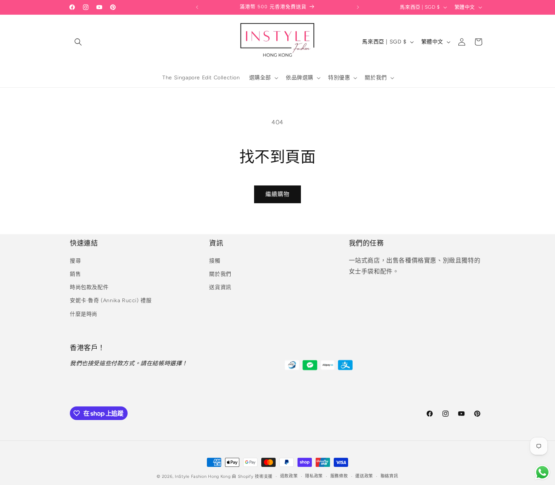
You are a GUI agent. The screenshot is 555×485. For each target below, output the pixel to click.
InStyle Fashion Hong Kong (203, 476)
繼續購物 (277, 194)
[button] (78, 42)
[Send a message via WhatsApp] (542, 472)
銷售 (75, 274)
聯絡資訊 (389, 476)
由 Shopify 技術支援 (252, 476)
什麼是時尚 (83, 314)
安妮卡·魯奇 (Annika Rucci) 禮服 (110, 300)
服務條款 (339, 476)
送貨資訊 (220, 287)
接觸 (214, 261)
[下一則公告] (358, 7)
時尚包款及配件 (89, 287)
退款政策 (289, 476)
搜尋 (75, 261)
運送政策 (364, 476)
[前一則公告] (197, 7)
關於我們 (220, 274)
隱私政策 (314, 476)
